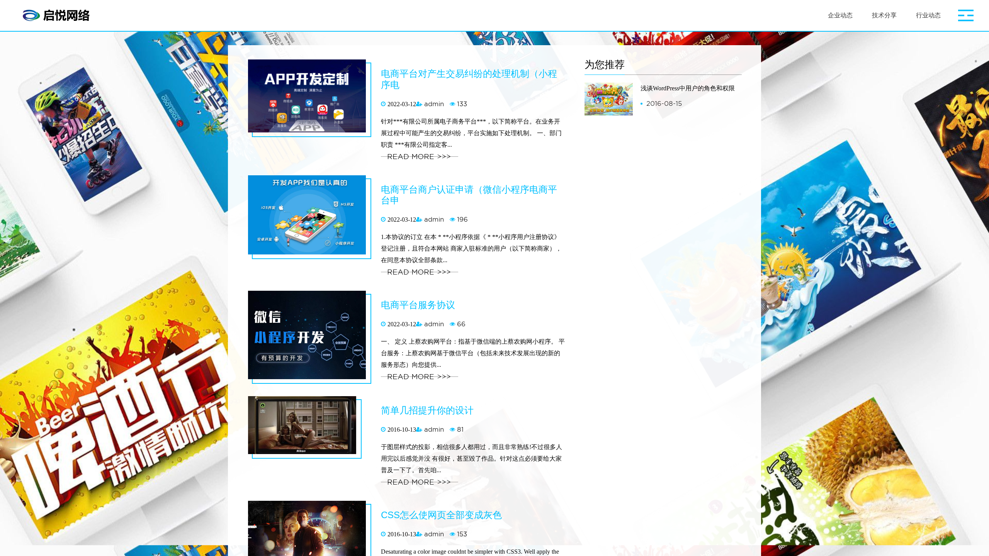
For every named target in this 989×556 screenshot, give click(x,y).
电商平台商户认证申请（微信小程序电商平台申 (469, 195)
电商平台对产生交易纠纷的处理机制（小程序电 (469, 79)
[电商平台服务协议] (311, 339)
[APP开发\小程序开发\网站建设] (58, 15)
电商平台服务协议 (418, 305)
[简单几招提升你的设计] (307, 429)
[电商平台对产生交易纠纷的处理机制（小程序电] (311, 100)
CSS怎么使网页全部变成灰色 (441, 515)
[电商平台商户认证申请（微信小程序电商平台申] (311, 218)
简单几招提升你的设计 (427, 410)
